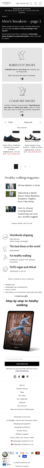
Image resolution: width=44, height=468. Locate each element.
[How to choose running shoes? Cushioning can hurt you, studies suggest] (11, 209)
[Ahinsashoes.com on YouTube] (23, 376)
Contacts (22, 402)
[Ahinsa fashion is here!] (11, 186)
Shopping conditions (22, 427)
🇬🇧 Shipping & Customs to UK (22, 444)
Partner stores (22, 388)
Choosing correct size (22, 417)
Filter (10, 122)
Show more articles (22, 223)
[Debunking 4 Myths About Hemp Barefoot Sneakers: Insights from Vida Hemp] (11, 194)
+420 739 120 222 (22, 3)
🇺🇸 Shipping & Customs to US (22, 441)
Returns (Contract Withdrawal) (22, 409)
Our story (22, 395)
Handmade (14, 271)
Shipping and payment (22, 424)
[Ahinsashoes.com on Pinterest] (27, 376)
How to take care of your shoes (22, 437)
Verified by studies (17, 260)
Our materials (22, 399)
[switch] (5, 461)
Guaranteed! (14, 250)
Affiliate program (22, 434)
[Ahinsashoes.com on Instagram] (15, 376)
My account (22, 406)
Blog (22, 392)
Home (4, 16)
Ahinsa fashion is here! (29, 185)
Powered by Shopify (22, 466)
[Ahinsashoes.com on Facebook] (19, 376)
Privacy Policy (22, 431)
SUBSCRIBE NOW (22, 364)
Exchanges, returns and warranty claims (22, 420)
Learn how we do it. (22, 371)
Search (22, 385)
